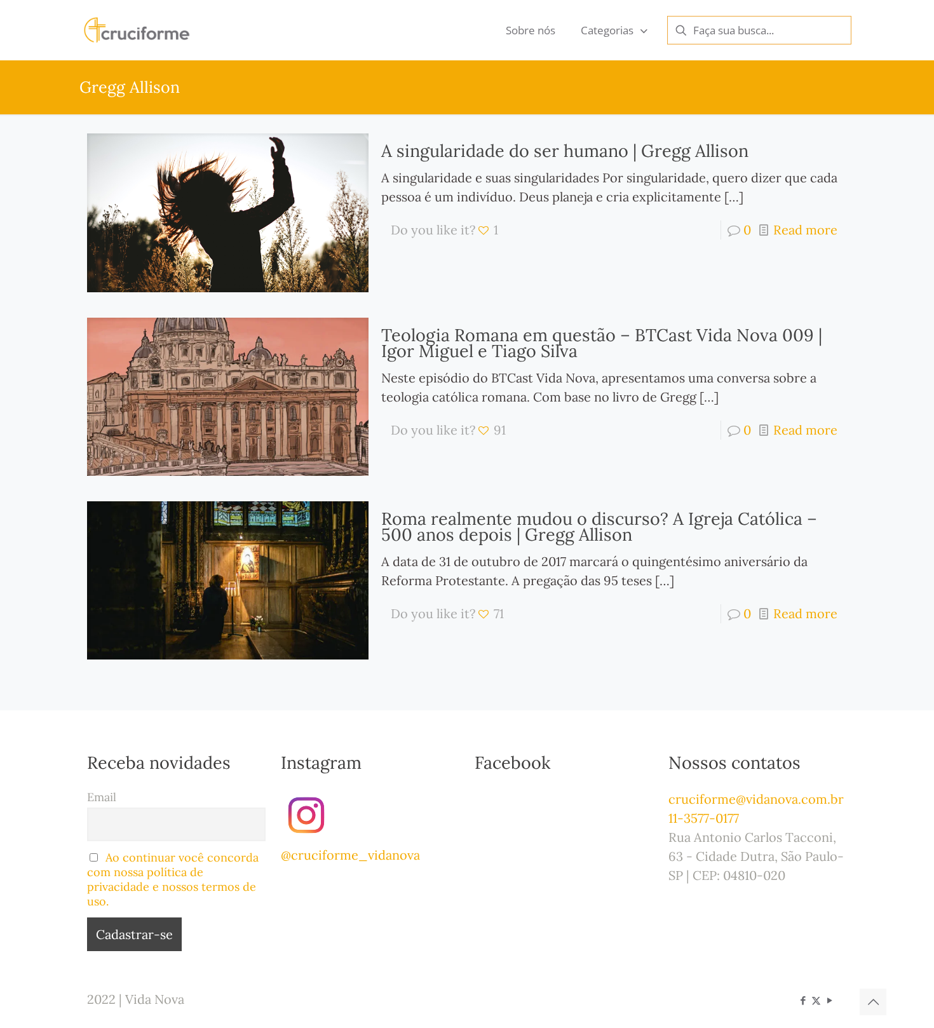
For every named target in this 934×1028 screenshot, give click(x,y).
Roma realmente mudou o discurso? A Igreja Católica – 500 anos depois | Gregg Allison (599, 526)
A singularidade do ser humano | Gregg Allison (564, 150)
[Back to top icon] (873, 1002)
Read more (805, 230)
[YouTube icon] (829, 1000)
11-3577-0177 (703, 818)
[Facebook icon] (803, 1000)
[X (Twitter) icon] (816, 1000)
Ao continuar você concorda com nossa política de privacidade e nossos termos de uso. (173, 879)
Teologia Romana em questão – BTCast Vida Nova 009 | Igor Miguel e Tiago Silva (601, 343)
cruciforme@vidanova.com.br (756, 799)
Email (101, 797)
